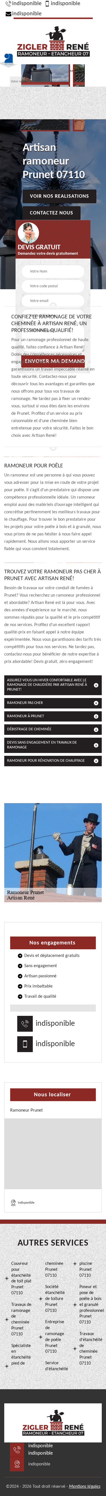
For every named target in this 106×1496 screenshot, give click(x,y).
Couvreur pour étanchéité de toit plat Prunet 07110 (21, 1278)
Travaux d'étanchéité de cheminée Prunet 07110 (90, 1349)
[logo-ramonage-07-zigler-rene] (53, 41)
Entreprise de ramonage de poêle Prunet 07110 (54, 1337)
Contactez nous (51, 213)
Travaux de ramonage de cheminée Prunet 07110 (21, 1320)
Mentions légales (84, 1486)
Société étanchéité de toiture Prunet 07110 (55, 1299)
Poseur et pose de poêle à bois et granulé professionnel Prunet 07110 (90, 1305)
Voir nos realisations (59, 196)
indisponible (27, 4)
